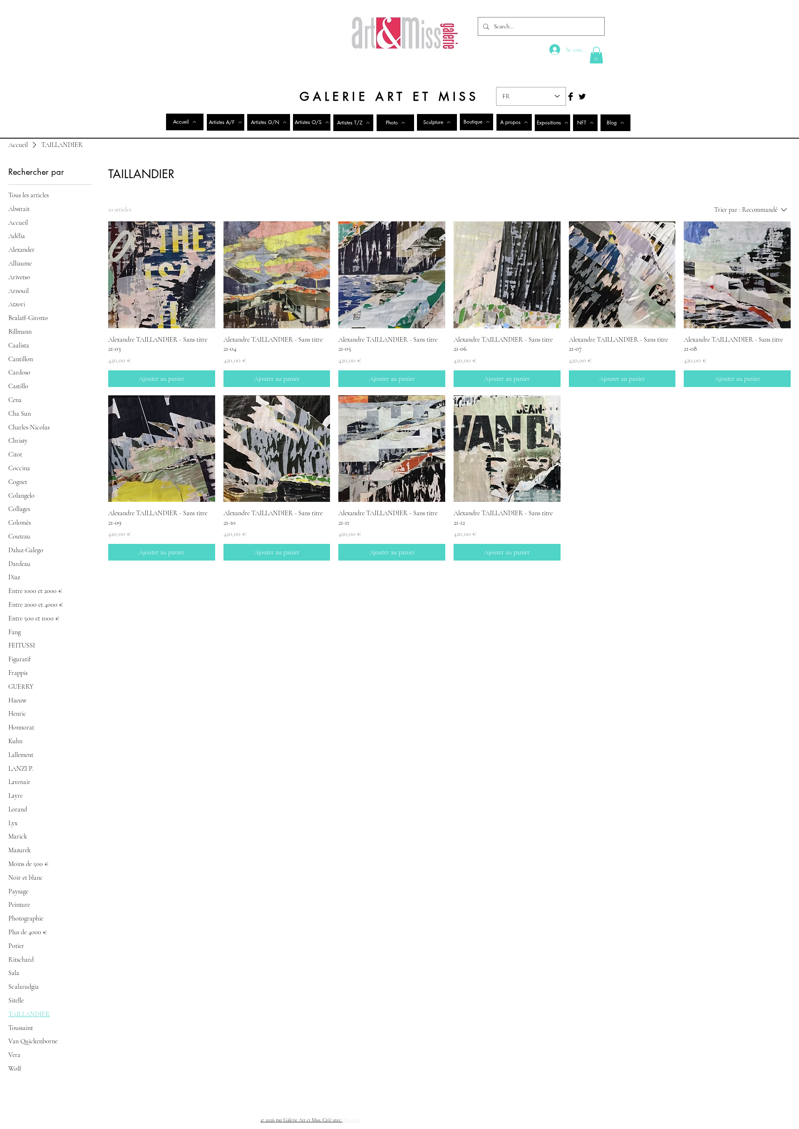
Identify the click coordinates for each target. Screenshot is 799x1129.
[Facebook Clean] (554, 1119)
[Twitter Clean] (565, 1119)
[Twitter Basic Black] (582, 96)
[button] (596, 55)
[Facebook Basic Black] (570, 96)
